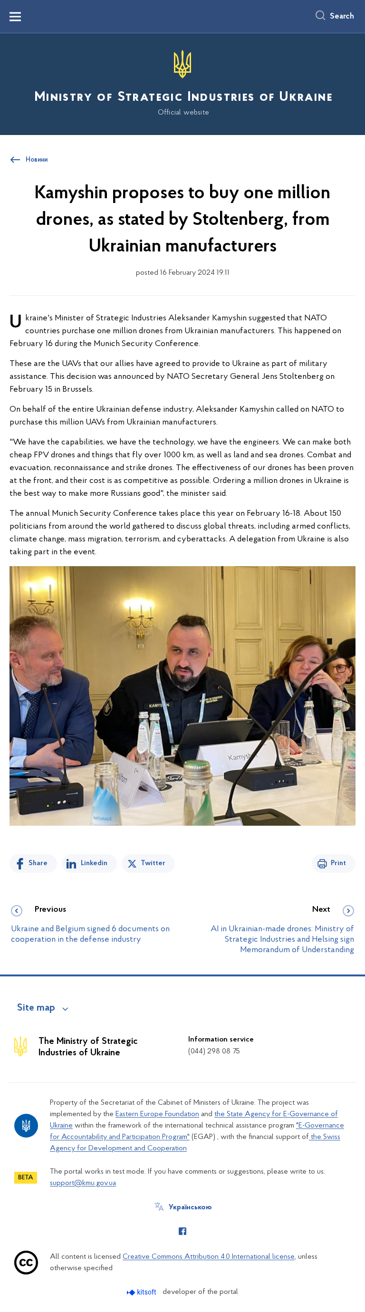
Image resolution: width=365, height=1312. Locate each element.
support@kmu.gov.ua (83, 1183)
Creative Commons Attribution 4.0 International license (209, 1257)
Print (338, 863)
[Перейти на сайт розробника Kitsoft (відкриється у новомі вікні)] (142, 1292)
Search (342, 16)
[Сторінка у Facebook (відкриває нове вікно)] (182, 1231)
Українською (190, 1207)
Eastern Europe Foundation (157, 1114)
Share (38, 863)
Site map (36, 1008)
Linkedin (94, 863)
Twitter (153, 863)
